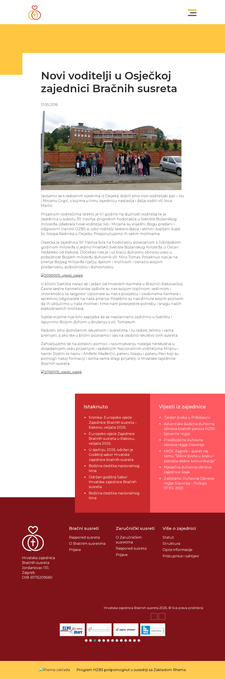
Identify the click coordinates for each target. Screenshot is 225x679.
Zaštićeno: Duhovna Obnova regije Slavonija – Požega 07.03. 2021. (189, 483)
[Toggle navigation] (192, 12)
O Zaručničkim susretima (129, 539)
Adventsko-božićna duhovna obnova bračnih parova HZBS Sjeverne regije (189, 429)
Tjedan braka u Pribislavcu (187, 417)
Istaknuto (96, 407)
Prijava (75, 550)
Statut (168, 537)
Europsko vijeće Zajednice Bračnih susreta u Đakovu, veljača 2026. (112, 439)
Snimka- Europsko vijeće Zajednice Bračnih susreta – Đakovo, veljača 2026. (113, 422)
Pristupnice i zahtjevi (181, 556)
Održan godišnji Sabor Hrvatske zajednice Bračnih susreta (112, 482)
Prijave (122, 555)
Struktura (171, 543)
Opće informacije (177, 550)
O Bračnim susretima (87, 543)
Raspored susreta (84, 537)
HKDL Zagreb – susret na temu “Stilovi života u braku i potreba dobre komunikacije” (190, 456)
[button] (162, 616)
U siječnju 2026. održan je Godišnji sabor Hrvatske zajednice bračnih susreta (111, 455)
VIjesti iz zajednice (182, 407)
